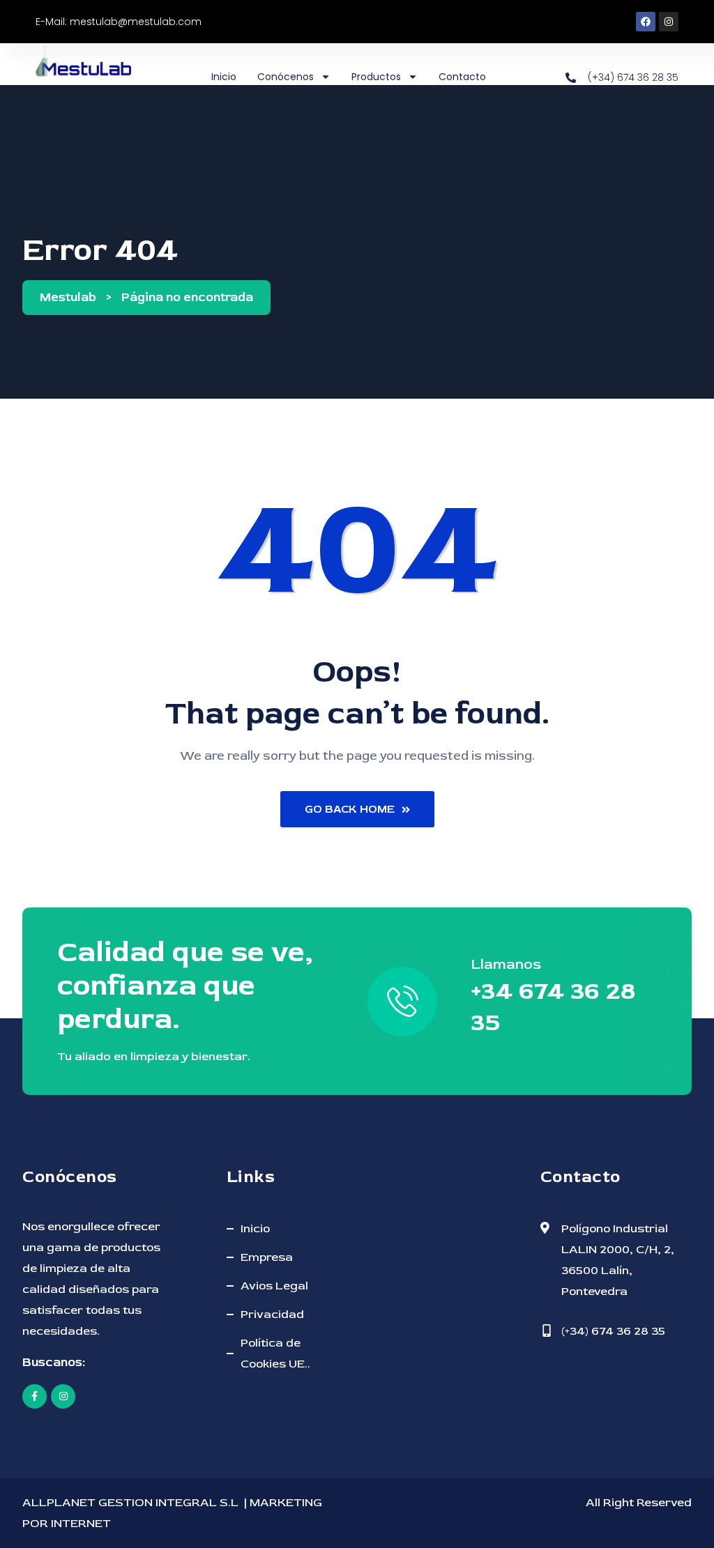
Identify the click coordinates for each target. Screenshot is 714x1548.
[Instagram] (668, 21)
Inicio (223, 77)
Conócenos (285, 77)
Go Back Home (350, 809)
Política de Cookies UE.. (275, 1353)
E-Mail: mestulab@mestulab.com (119, 22)
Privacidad (272, 1314)
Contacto (462, 77)
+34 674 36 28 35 (553, 1006)
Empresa (267, 1257)
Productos (376, 77)
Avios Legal (274, 1285)
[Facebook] (645, 21)
